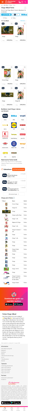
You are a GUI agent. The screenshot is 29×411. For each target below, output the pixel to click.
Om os (2, 357)
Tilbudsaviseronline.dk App (7, 355)
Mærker (3, 353)
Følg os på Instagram (6, 369)
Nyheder (3, 360)
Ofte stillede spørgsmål (6, 348)
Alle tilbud (6, 5)
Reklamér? (3, 350)
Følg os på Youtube (5, 370)
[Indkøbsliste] (22, 2)
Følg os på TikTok (5, 372)
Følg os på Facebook (6, 367)
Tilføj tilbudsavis (5, 359)
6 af (5, 20)
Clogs (10, 5)
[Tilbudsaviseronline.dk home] (10, 1)
